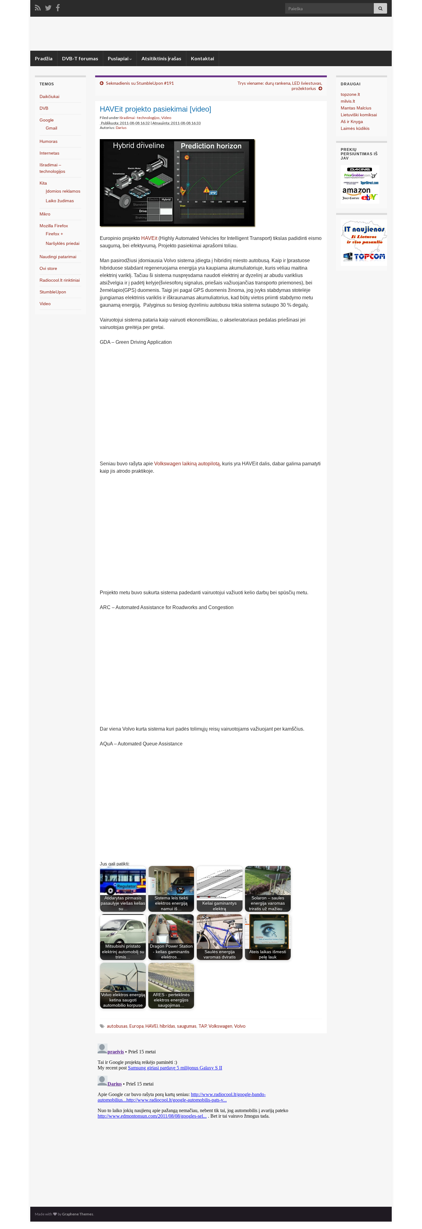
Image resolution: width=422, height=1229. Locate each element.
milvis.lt (348, 101)
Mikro (45, 213)
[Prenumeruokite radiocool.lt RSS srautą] (38, 6)
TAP (202, 1026)
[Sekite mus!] (48, 6)
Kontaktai (202, 58)
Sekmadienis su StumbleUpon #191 (140, 83)
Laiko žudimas (60, 200)
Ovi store (48, 268)
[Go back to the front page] (211, 34)
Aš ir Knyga (352, 121)
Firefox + (54, 233)
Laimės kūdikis (355, 128)
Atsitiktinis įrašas (161, 58)
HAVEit (149, 238)
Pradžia (44, 58)
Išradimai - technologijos (140, 117)
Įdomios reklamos (63, 191)
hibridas (167, 1026)
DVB (44, 108)
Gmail (51, 128)
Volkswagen (220, 1026)
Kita (43, 183)
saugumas (186, 1026)
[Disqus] (211, 1118)
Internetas (49, 153)
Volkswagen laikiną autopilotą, (187, 463)
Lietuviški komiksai (359, 114)
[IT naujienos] (364, 242)
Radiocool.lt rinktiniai (60, 280)
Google (47, 119)
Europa (136, 1026)
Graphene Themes (77, 1214)
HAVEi (152, 1026)
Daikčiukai (49, 96)
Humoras (48, 141)
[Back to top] (408, 1215)
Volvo (240, 1026)
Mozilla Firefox (54, 225)
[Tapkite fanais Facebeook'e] (58, 6)
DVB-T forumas (80, 58)
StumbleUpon (53, 291)
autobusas (117, 1026)
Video (166, 117)
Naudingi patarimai (58, 256)
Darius (121, 127)
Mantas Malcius (356, 107)
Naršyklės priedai (62, 243)
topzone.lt (350, 94)
